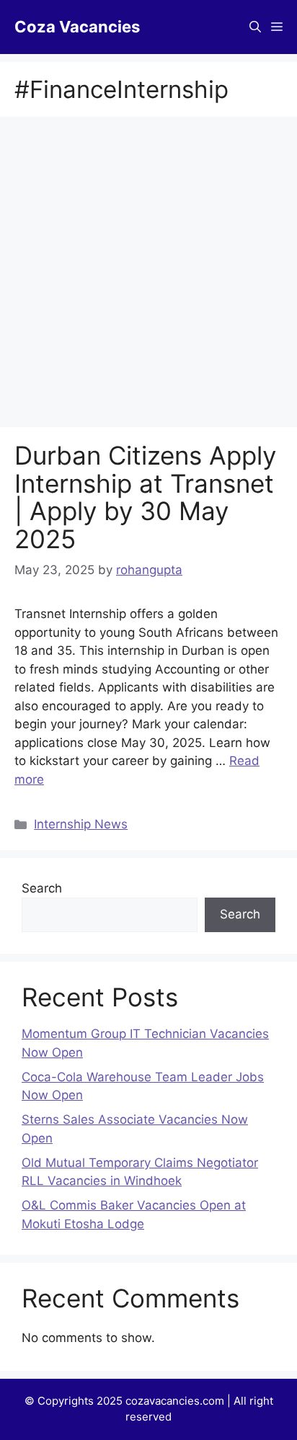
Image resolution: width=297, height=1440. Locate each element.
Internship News (81, 824)
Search (42, 888)
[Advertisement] (148, 273)
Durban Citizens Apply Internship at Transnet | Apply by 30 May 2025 (145, 497)
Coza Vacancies (77, 26)
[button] (255, 27)
